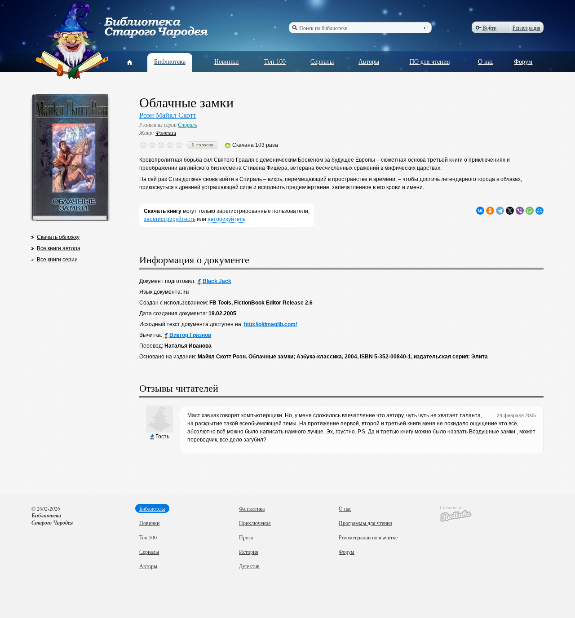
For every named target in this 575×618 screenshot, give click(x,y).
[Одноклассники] (490, 211)
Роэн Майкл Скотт (167, 114)
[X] (510, 211)
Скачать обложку (58, 237)
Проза (246, 537)
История (248, 551)
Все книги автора (58, 248)
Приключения (255, 522)
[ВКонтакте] (480, 211)
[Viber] (520, 211)
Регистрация (526, 27)
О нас (485, 61)
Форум (523, 61)
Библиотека (170, 61)
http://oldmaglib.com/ (270, 324)
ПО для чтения (430, 61)
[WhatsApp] (530, 211)
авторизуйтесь (226, 219)
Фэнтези (165, 132)
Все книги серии (57, 259)
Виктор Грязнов (190, 335)
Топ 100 (275, 61)
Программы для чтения (365, 522)
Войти (489, 27)
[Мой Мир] (539, 211)
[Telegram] (500, 211)
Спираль (187, 124)
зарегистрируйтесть (169, 219)
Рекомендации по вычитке (368, 537)
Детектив (249, 565)
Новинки (226, 61)
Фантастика (252, 508)
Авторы (368, 61)
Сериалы (322, 61)
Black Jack (217, 281)
